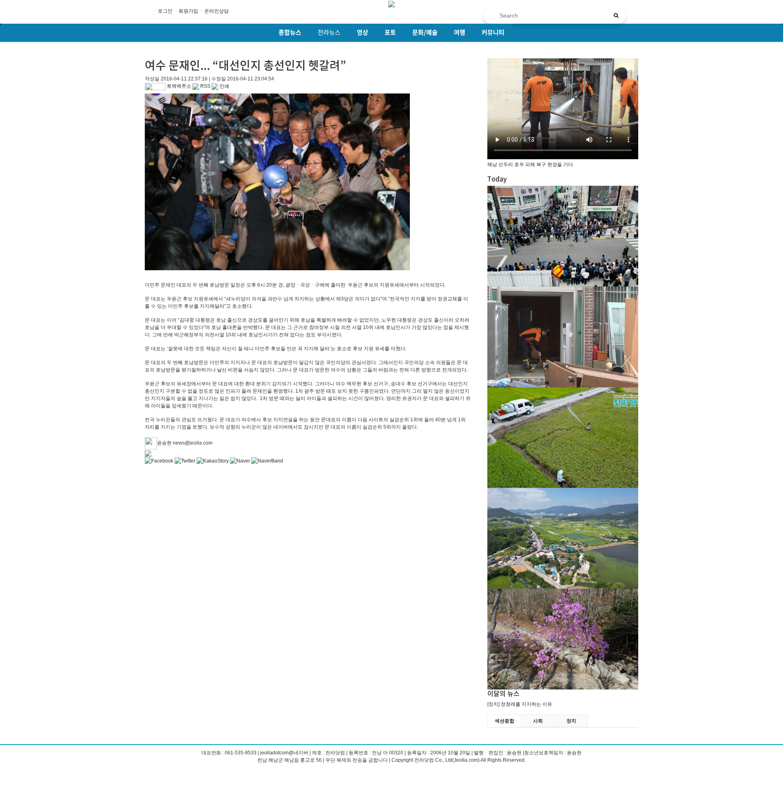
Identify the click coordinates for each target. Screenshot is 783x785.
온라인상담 (216, 11)
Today (497, 178)
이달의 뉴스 (503, 693)
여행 (459, 32)
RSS (204, 86)
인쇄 (223, 86)
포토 (390, 32)
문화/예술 (425, 32)
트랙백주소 (178, 86)
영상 (362, 32)
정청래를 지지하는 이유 (526, 704)
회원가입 (188, 11)
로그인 (165, 11)
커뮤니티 (493, 32)
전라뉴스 (329, 32)
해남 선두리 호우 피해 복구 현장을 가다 (530, 164)
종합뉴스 (290, 32)
